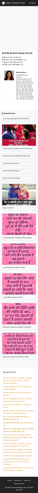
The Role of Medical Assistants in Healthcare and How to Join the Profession (16, 461)
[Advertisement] (19, 29)
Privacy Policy (19, 484)
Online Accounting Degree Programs (18, 456)
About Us (27, 480)
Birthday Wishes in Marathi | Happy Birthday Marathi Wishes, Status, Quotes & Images (17, 380)
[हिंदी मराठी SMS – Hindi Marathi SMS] (13, 3)
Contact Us (18, 480)
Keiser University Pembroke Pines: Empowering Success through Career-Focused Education (18, 437)
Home (10, 480)
